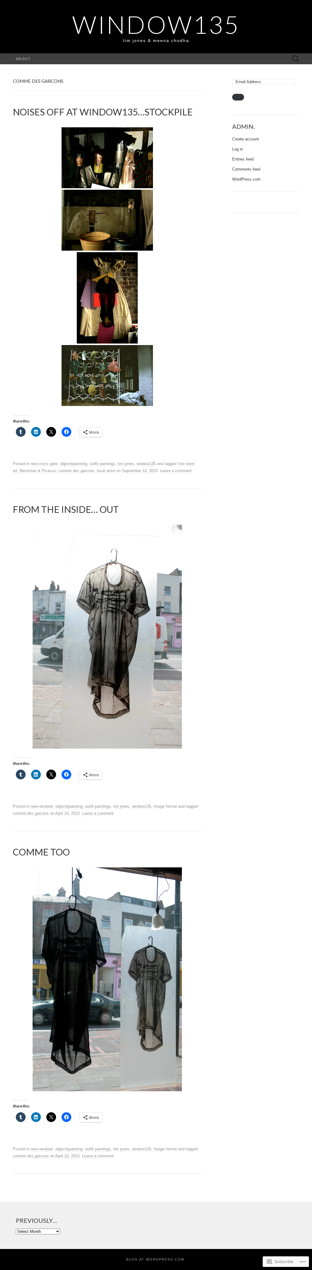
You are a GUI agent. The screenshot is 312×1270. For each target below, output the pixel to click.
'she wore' (186, 463)
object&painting (73, 463)
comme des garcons (76, 470)
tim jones (126, 463)
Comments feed (246, 169)
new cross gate (44, 463)
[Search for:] (295, 59)
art (15, 470)
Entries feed (243, 159)
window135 (146, 463)
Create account (245, 139)
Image (159, 806)
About (23, 59)
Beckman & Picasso (38, 470)
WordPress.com (246, 179)
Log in (237, 149)
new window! (42, 806)
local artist (106, 470)
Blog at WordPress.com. (156, 1259)
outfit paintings (102, 463)
